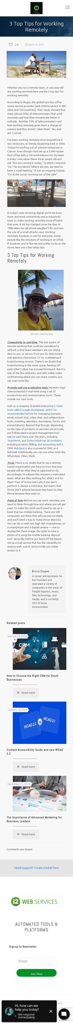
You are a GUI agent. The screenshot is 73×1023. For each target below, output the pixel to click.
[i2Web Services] (36, 8)
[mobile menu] (67, 7)
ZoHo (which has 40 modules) (44, 440)
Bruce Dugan (40, 571)
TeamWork (13, 440)
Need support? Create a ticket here (36, 867)
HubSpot (19, 448)
